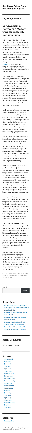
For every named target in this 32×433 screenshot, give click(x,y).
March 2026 (8, 371)
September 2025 (9, 385)
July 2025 (7, 390)
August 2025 (8, 388)
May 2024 (7, 407)
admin (7, 273)
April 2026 (7, 369)
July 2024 (7, 405)
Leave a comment (7, 277)
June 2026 (7, 364)
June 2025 (7, 393)
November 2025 (9, 381)
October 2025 (8, 383)
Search (4, 287)
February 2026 (9, 373)
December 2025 (9, 378)
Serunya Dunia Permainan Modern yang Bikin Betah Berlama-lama (14, 30)
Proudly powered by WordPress (10, 429)
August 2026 (8, 359)
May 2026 (7, 366)
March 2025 (8, 400)
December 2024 (9, 402)
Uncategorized (9, 421)
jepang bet (25, 273)
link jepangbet (13, 275)
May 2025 (7, 395)
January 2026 (8, 376)
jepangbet (5, 64)
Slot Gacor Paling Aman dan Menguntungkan (14, 7)
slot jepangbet (22, 275)
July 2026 (7, 361)
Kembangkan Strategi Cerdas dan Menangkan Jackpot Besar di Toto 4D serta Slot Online (16, 307)
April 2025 (7, 398)
